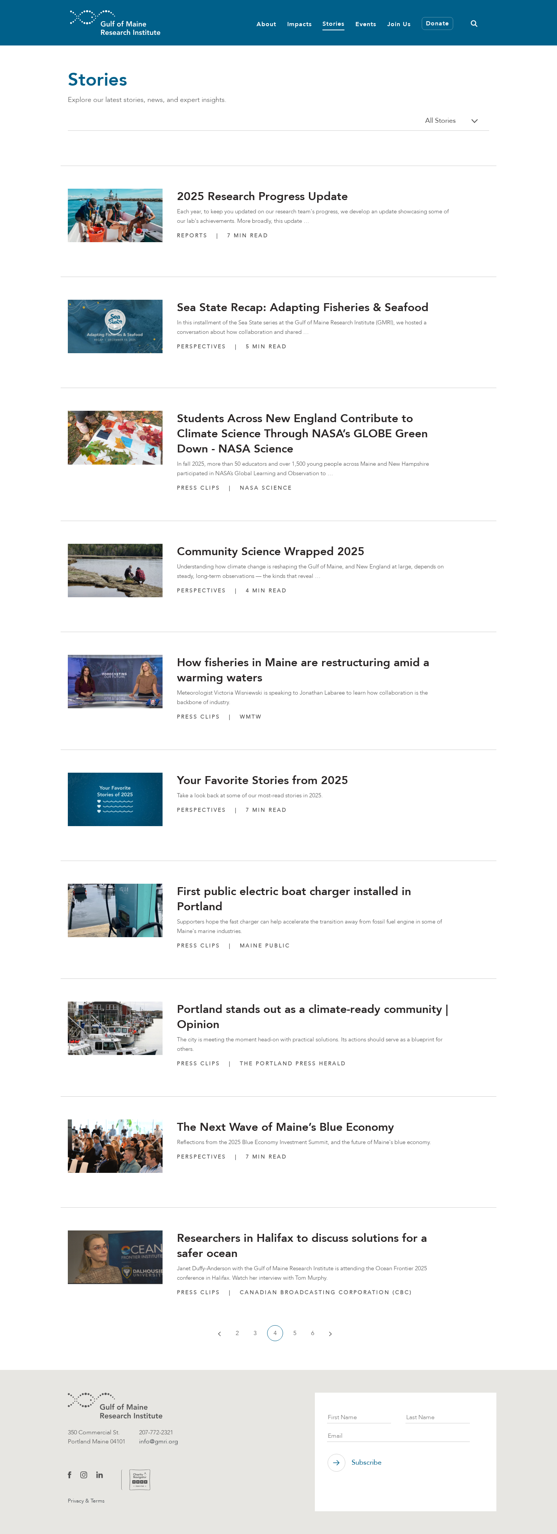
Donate (437, 23)
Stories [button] (333, 23)
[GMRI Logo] (115, 23)
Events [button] (365, 23)
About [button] (266, 23)
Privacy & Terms (86, 1501)
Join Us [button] (399, 23)
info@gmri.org (158, 1441)
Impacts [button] (299, 23)
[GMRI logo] (115, 1406)
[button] (474, 22)
